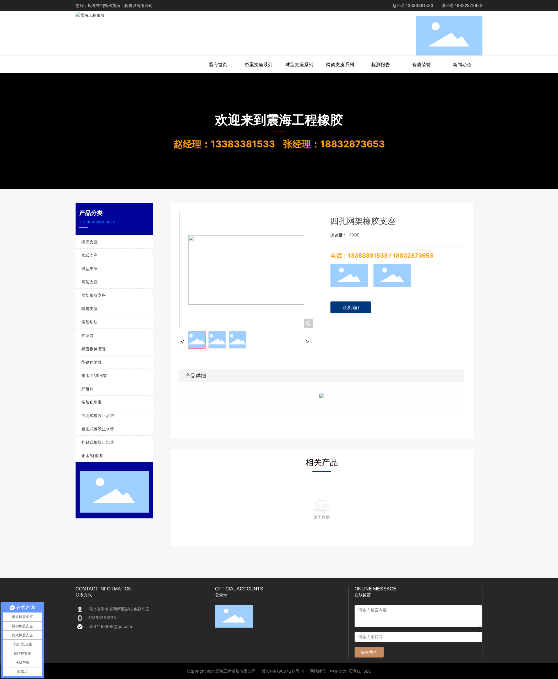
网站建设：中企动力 (328, 671)
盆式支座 (89, 255)
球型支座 (89, 268)
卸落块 (87, 388)
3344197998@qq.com (110, 626)
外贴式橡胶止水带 (97, 442)
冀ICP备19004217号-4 (283, 671)
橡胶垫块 (89, 321)
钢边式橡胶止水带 (97, 428)
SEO (367, 671)
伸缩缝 (87, 335)
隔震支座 (89, 308)
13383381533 (419, 5)
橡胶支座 (89, 241)
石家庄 (355, 671)
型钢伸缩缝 (91, 362)
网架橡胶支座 (93, 295)
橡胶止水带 (91, 402)
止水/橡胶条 (92, 455)
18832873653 (468, 5)
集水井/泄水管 (94, 375)
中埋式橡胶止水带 (97, 415)
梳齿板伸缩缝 (93, 348)
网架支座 (89, 281)
